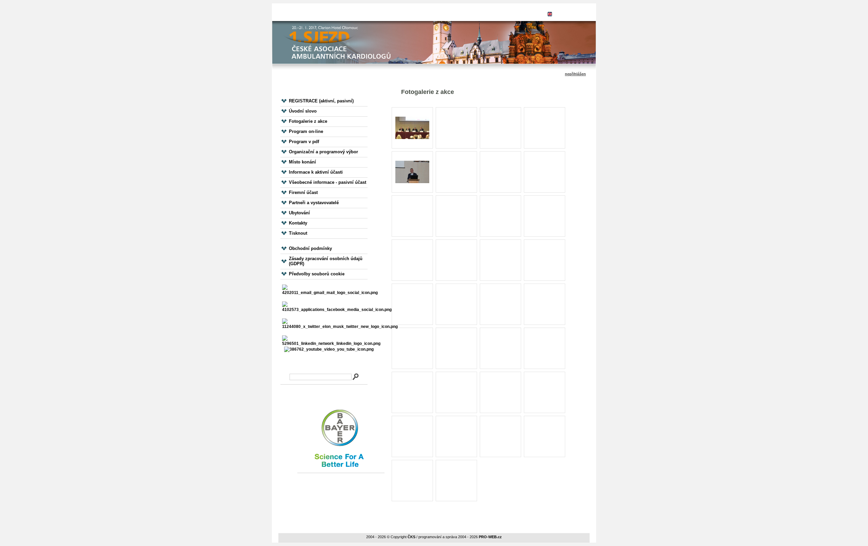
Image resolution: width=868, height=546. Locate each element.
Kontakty (298, 223)
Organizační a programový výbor (323, 151)
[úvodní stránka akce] (434, 45)
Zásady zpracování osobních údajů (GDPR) (325, 261)
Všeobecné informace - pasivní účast (327, 182)
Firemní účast (303, 192)
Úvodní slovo (303, 111)
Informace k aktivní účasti (316, 172)
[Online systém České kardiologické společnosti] (323, 12)
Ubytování (299, 212)
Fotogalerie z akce (308, 121)
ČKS (411, 537)
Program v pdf (304, 141)
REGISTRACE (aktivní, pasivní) (321, 100)
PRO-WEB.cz (490, 537)
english (564, 13)
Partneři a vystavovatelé (314, 202)
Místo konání (302, 161)
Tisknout (298, 233)
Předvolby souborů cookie (316, 273)
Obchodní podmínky (310, 248)
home (393, 13)
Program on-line (306, 131)
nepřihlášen (455, 13)
